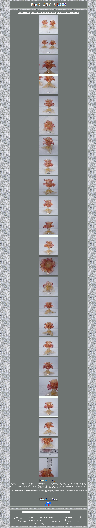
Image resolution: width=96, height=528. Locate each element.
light (59, 524)
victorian (21, 518)
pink (64, 520)
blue (76, 518)
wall (28, 521)
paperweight (54, 521)
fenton (30, 517)
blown (15, 521)
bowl (42, 520)
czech (63, 524)
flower (69, 521)
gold (62, 518)
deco (36, 523)
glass (81, 517)
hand (67, 524)
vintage (34, 520)
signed (15, 517)
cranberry (30, 524)
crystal (59, 521)
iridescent (57, 518)
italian (24, 521)
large (19, 521)
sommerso (37, 518)
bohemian (48, 521)
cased (51, 524)
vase (51, 517)
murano (69, 517)
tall (55, 524)
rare (47, 524)
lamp (42, 524)
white (82, 521)
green (25, 518)
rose (73, 521)
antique (43, 517)
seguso (78, 521)
